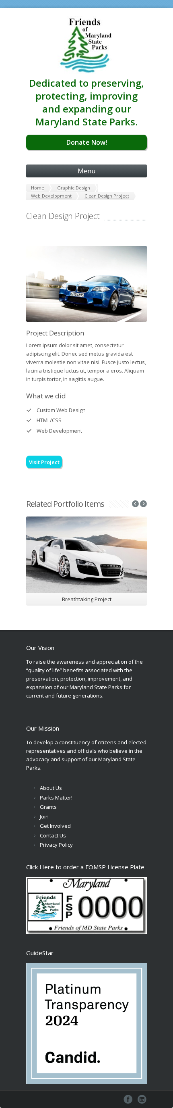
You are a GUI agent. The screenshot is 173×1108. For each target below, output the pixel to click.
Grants (48, 806)
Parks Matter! (56, 797)
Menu (86, 171)
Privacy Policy (56, 844)
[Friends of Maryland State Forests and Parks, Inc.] (86, 42)
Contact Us (53, 835)
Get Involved (55, 825)
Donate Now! (86, 142)
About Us (51, 787)
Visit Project (44, 462)
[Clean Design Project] (86, 284)
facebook (128, 1099)
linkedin (142, 1099)
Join (44, 816)
